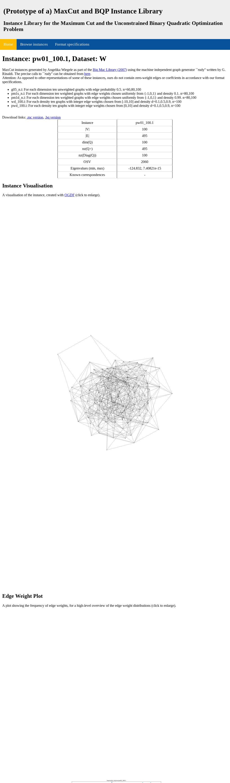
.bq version (53, 117)
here (87, 74)
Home (8, 44)
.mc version (35, 117)
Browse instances (34, 44)
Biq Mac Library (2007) (110, 70)
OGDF (69, 195)
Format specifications (72, 44)
